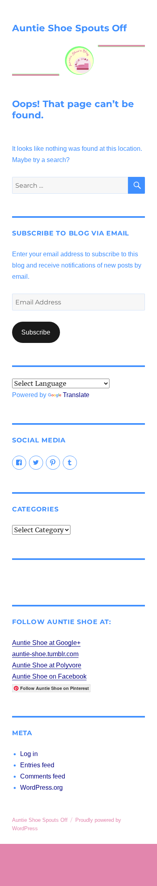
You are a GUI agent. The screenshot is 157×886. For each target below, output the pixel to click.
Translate (76, 394)
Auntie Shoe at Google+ (46, 642)
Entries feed (37, 765)
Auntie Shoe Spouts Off (69, 28)
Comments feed (42, 776)
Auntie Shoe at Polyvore (46, 665)
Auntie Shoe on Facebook (49, 676)
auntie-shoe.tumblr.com (45, 654)
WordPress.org (41, 787)
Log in (29, 753)
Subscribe (35, 332)
